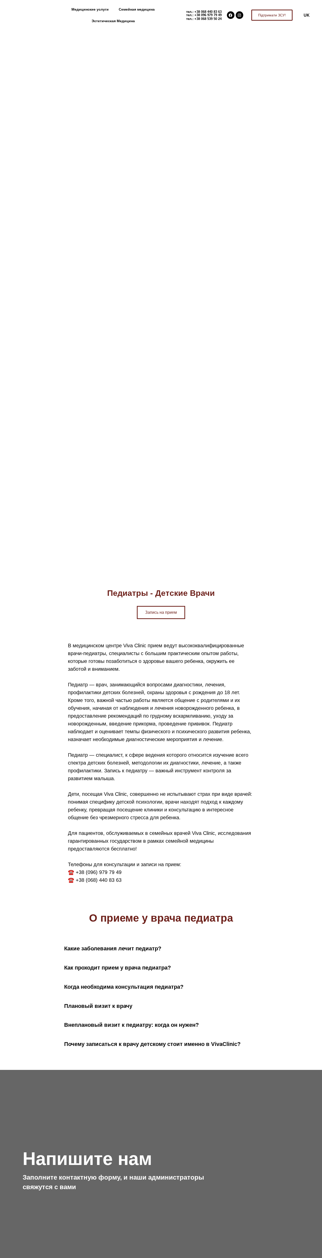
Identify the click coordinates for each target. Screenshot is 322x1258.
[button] (161, 948)
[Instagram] (239, 15)
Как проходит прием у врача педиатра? (117, 967)
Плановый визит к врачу (98, 1006)
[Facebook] (230, 15)
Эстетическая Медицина (113, 21)
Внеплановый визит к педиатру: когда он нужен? (131, 1025)
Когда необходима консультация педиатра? (123, 987)
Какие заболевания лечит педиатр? (112, 948)
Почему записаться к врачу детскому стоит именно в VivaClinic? (152, 1044)
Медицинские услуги (90, 9)
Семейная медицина (137, 9)
